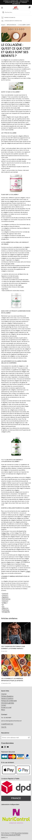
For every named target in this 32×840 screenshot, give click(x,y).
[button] (29, 7)
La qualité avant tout (7, 724)
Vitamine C (5, 595)
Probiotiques (5, 610)
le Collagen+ (24, 560)
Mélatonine (5, 608)
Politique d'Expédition (7, 696)
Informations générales (7, 703)
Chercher (3, 694)
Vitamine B (5, 593)
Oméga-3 (4, 603)
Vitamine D (5, 601)
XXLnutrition (18, 833)
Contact (3, 705)
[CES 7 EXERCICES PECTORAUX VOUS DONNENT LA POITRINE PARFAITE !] (16, 633)
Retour (3, 710)
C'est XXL (3, 727)
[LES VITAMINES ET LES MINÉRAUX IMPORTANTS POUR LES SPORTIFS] (16, 665)
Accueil (3, 24)
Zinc (3, 606)
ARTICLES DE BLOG (11, 24)
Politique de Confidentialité (9, 701)
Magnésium (5, 597)
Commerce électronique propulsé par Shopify (14, 834)
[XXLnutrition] (16, 7)
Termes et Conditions (7, 698)
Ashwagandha (6, 612)
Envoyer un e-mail (6, 707)
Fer (3, 604)
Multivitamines (6, 599)
